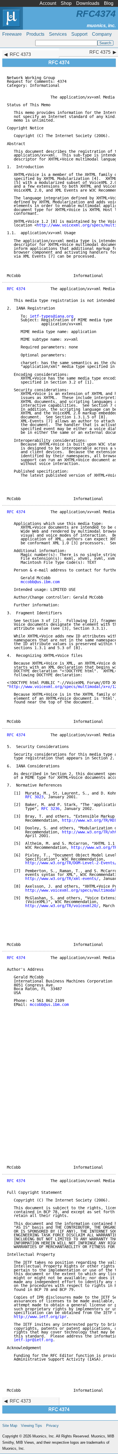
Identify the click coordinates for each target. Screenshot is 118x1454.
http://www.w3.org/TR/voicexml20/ (62, 905)
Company (102, 34)
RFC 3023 (34, 797)
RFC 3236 (50, 808)
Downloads (87, 3)
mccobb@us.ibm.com (40, 581)
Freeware (12, 34)
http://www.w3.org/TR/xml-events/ (62, 878)
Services (58, 34)
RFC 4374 (16, 288)
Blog (108, 3)
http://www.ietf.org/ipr (40, 1316)
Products (35, 34)
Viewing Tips (31, 1425)
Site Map (9, 1425)
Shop (66, 3)
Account (48, 3)
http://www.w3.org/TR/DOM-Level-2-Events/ (71, 863)
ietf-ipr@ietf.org (33, 1339)
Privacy (52, 1425)
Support (79, 34)
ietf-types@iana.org (51, 316)
